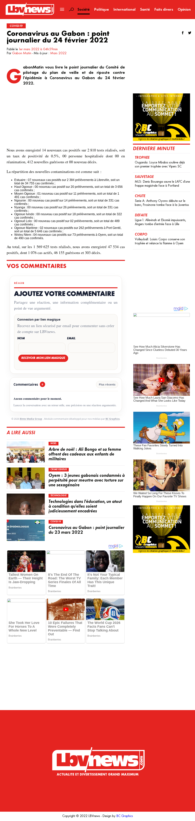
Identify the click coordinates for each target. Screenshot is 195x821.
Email (71, 338)
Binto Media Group (31, 418)
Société (84, 9)
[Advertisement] (66, 116)
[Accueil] (97, 752)
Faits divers (163, 9)
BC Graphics (112, 418)
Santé (145, 9)
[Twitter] (189, 32)
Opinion (184, 9)
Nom (21, 338)
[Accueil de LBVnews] (29, 15)
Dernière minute (154, 149)
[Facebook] (183, 32)
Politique (101, 9)
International (124, 9)
